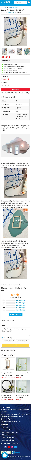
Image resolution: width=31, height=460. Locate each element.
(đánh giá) (11, 12)
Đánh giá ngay (15, 314)
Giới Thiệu (5, 427)
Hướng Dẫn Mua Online (9, 430)
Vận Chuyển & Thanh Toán (10, 432)
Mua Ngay (16, 89)
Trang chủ (4, 7)
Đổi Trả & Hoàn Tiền (8, 435)
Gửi (15, 345)
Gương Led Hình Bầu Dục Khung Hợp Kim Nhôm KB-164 (6, 375)
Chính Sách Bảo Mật (8, 440)
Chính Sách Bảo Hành (8, 437)
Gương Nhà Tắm (13, 7)
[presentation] (2, 32)
